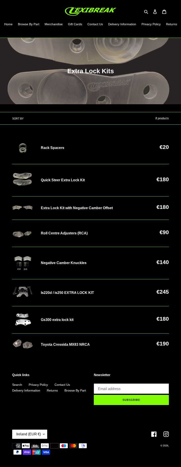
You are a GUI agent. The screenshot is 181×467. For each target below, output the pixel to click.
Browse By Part (75, 390)
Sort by (18, 118)
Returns (52, 390)
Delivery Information (26, 390)
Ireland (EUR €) (28, 434)
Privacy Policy (38, 384)
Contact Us (62, 384)
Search (17, 384)
